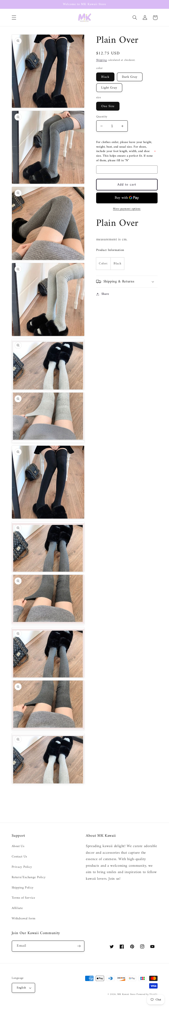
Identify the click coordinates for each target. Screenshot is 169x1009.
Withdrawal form (23, 918)
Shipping (101, 60)
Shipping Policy (23, 887)
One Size (107, 106)
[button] (14, 18)
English (21, 987)
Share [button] (105, 294)
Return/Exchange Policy (29, 877)
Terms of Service (23, 898)
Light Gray (109, 88)
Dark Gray (130, 77)
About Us (18, 846)
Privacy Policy (22, 867)
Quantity (101, 117)
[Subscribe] (79, 946)
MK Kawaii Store (126, 994)
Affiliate (17, 908)
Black (105, 77)
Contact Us (19, 856)
